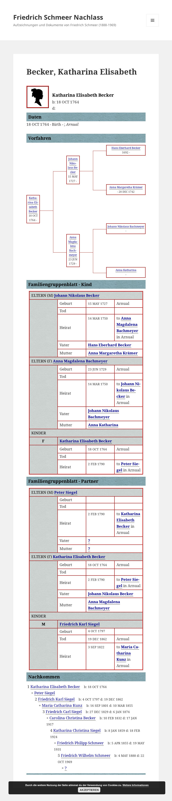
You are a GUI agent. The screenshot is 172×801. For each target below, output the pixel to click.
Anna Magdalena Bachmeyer (80, 361)
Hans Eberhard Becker (109, 344)
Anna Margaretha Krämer (113, 353)
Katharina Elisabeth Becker (86, 440)
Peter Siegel (65, 492)
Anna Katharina (103, 424)
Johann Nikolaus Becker (76, 295)
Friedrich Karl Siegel (80, 624)
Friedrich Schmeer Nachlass (58, 17)
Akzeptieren (89, 790)
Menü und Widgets (152, 26)
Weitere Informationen (136, 785)
